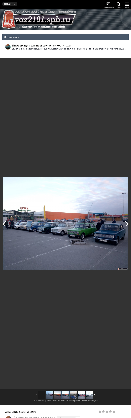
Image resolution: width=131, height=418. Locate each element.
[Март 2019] (49, 395)
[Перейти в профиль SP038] (8, 47)
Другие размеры (110, 62)
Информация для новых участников (36, 45)
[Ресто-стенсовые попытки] (81, 395)
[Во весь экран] (125, 62)
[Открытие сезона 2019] (4, 223)
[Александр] (127, 223)
